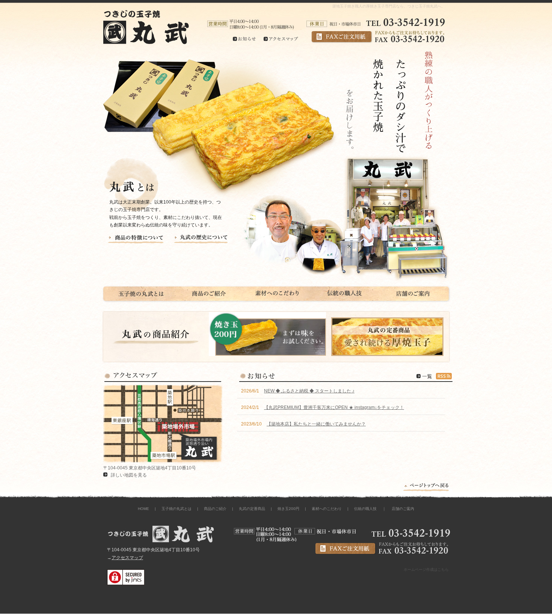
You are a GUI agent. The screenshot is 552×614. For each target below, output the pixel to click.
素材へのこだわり (327, 509)
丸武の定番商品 (252, 509)
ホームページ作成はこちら (426, 569)
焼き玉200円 (288, 509)
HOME (143, 509)
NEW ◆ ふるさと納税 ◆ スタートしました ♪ (309, 391)
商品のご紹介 (215, 509)
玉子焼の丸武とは (176, 509)
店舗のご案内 (403, 509)
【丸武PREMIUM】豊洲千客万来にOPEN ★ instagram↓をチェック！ (334, 407)
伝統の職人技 (365, 509)
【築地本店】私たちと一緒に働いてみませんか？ (316, 424)
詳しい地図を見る (129, 475)
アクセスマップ (127, 557)
